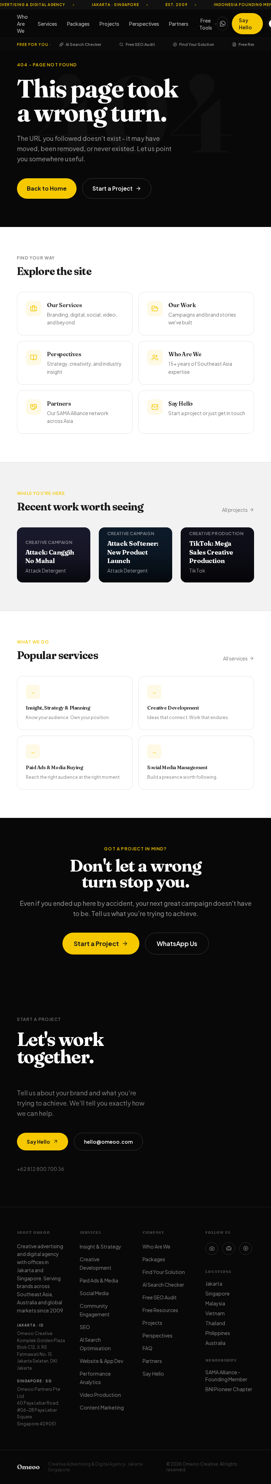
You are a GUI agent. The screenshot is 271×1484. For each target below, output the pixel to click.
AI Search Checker (83, 44)
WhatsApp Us (177, 943)
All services (235, 658)
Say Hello (245, 23)
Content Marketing (102, 1407)
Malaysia (215, 1303)
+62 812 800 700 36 (40, 1169)
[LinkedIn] (228, 1248)
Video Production (100, 1395)
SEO (85, 1327)
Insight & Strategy (100, 1246)
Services (47, 23)
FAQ (147, 1348)
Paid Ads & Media (99, 1280)
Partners (178, 23)
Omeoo (28, 1467)
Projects (109, 23)
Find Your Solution (196, 44)
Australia (215, 1343)
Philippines (217, 1333)
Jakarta (213, 1283)
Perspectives (144, 23)
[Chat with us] (222, 24)
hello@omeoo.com (108, 1141)
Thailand (215, 1323)
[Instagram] (211, 1248)
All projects (235, 510)
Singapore (217, 1293)
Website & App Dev (101, 1361)
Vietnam (215, 1313)
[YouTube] (245, 1248)
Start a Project (112, 188)
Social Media (94, 1293)
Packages (78, 23)
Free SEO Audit (140, 44)
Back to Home (47, 188)
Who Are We (22, 23)
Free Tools (205, 24)
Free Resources (254, 44)
